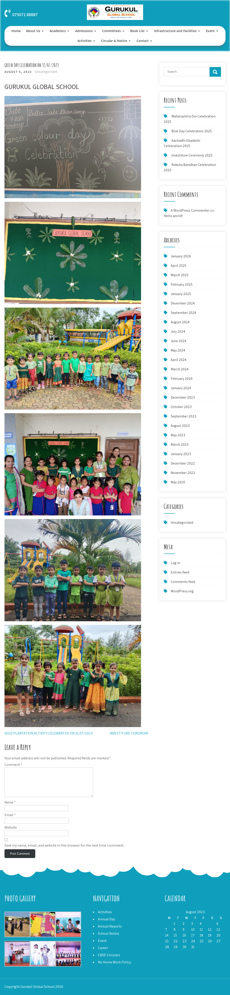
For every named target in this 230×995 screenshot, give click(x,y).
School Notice (108, 933)
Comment (13, 764)
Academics (58, 31)
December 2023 (183, 397)
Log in (175, 563)
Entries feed (180, 572)
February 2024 (181, 378)
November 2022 (183, 472)
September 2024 (183, 312)
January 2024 (181, 388)
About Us (33, 31)
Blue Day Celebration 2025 (191, 131)
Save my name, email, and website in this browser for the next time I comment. (64, 845)
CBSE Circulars (109, 955)
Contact (143, 41)
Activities (84, 41)
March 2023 (179, 444)
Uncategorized (46, 71)
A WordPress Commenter (190, 210)
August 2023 (180, 425)
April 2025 (178, 265)
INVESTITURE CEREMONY (129, 733)
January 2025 (181, 293)
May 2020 (178, 482)
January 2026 (181, 256)
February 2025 (181, 284)
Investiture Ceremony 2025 (191, 155)
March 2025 (179, 275)
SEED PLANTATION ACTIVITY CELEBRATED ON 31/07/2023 (48, 733)
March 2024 (179, 369)
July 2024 (178, 331)
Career (103, 947)
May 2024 (178, 350)
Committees (111, 31)
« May (169, 952)
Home (16, 31)
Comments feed (183, 581)
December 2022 (183, 463)
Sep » (179, 952)
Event (210, 31)
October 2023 (181, 406)
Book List (137, 31)
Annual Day (106, 919)
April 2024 (178, 359)
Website (10, 827)
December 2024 (183, 303)
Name (10, 802)
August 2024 (180, 322)
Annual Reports (110, 926)
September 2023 (183, 416)
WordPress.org (182, 591)
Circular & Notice (114, 41)
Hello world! (173, 215)
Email (10, 815)
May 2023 (178, 435)
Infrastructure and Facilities (175, 31)
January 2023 (181, 454)
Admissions (84, 31)
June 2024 (178, 341)
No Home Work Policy (114, 962)
